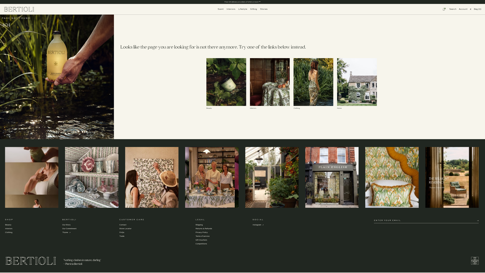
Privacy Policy (202, 232)
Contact (122, 225)
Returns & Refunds (204, 229)
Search (452, 9)
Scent (221, 9)
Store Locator (125, 229)
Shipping (199, 225)
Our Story (66, 225)
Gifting (253, 9)
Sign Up (478, 220)
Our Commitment (69, 229)
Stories (264, 9)
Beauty (8, 225)
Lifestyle (242, 9)
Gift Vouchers (201, 240)
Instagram (257, 225)
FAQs (121, 232)
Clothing (8, 232)
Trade (121, 236)
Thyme (65, 232)
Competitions (201, 244)
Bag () (477, 9)
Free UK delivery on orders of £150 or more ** (242, 2)
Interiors (231, 9)
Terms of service (203, 236)
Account (463, 9)
